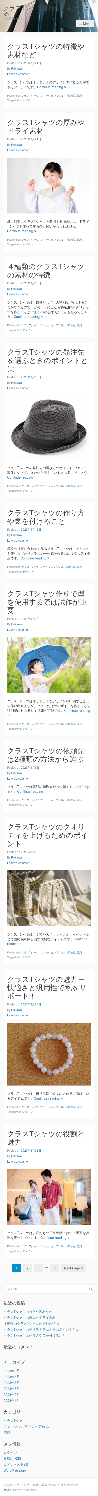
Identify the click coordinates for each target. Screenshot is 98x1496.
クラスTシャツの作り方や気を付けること (46, 516)
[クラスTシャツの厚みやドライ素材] (49, 185)
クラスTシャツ (30, 95)
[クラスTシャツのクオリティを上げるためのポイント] (49, 897)
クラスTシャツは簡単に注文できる (46, 10)
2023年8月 (12, 1376)
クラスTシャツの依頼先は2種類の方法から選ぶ (45, 754)
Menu (87, 23)
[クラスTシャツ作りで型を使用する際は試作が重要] (49, 664)
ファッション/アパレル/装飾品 (58, 95)
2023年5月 (12, 1394)
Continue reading (50, 86)
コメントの (16, 1464)
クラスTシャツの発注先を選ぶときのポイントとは (47, 360)
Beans (7, 1489)
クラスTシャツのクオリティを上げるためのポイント (47, 834)
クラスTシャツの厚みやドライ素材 (46, 126)
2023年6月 (12, 1388)
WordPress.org (15, 1470)
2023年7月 (12, 1382)
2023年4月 (12, 1400)
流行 (79, 95)
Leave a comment (18, 74)
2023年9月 (12, 1370)
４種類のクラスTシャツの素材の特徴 (45, 270)
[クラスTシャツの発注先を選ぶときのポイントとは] (49, 427)
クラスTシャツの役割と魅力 (46, 1137)
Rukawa (16, 68)
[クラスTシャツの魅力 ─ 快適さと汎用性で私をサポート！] (49, 1053)
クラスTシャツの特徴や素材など (46, 50)
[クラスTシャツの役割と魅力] (49, 1196)
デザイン (27, 100)
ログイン (10, 1452)
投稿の (12, 1458)
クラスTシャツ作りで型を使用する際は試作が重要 (47, 601)
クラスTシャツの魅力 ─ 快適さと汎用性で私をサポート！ (47, 987)
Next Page (72, 1268)
